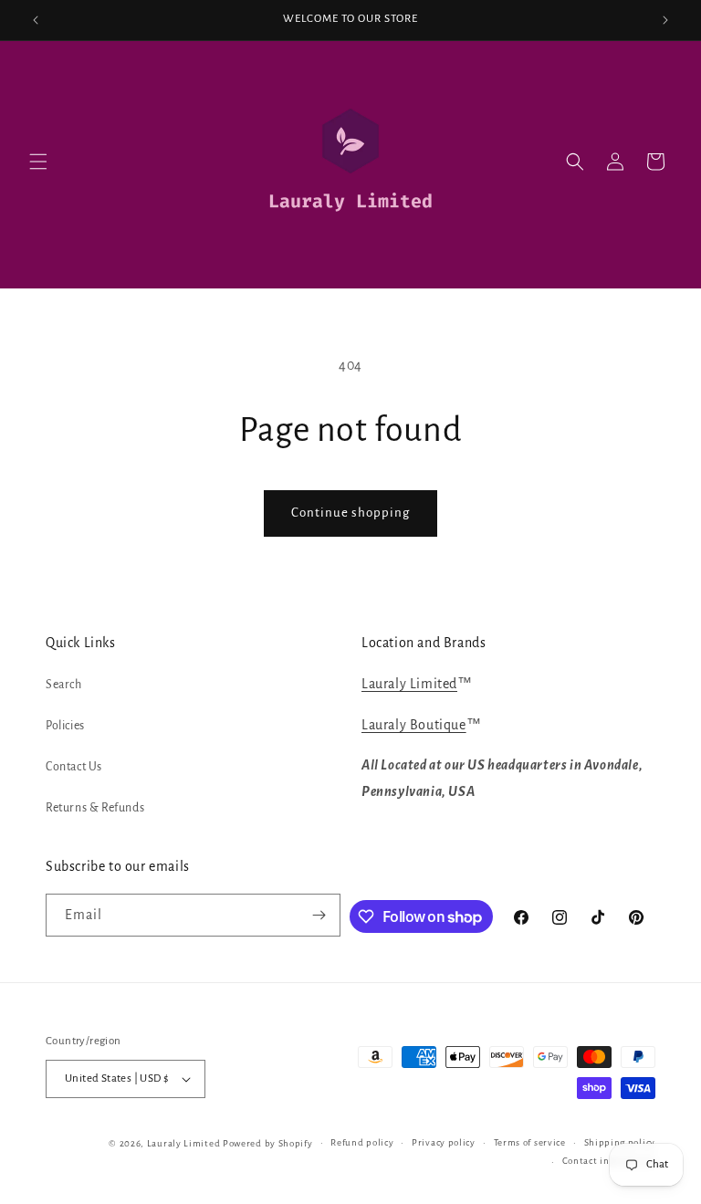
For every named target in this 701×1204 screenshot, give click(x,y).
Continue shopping (350, 512)
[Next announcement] (665, 20)
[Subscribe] (319, 915)
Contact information (608, 1161)
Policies (65, 725)
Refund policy (361, 1142)
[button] (38, 161)
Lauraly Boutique (413, 724)
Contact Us (74, 766)
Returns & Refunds (95, 807)
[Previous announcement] (36, 20)
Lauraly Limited (409, 683)
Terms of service (530, 1142)
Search (64, 684)
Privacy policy (444, 1142)
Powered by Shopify (268, 1143)
